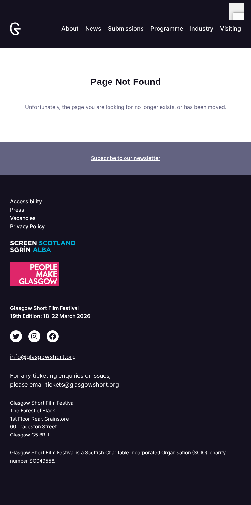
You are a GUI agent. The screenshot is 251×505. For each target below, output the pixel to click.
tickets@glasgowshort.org (82, 384)
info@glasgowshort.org (43, 356)
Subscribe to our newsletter (125, 158)
